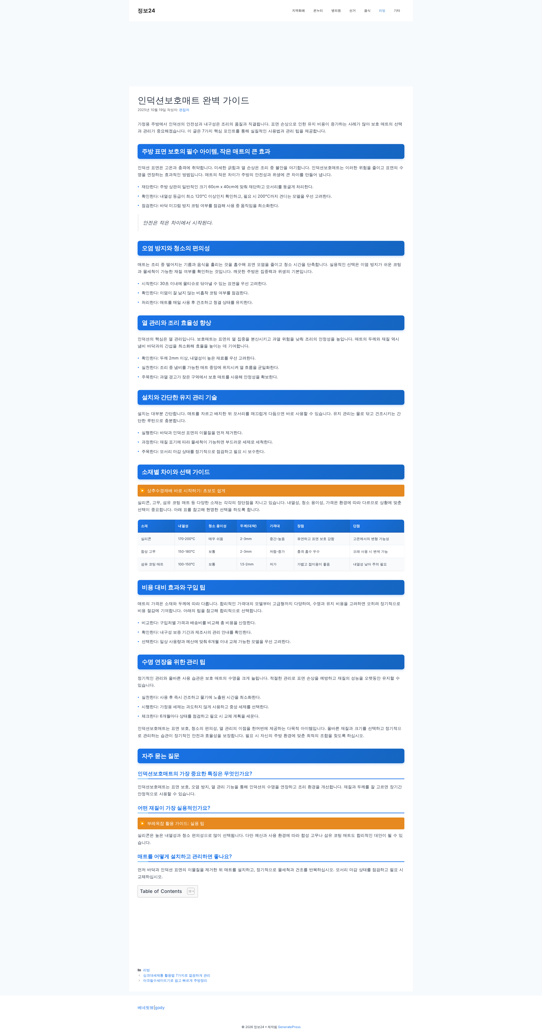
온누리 (318, 10)
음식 (367, 10)
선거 (352, 10)
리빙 (382, 10)
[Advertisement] (256, 55)
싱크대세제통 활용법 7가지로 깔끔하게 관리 (176, 975)
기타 (397, 10)
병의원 (336, 10)
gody (160, 1007)
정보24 (146, 10)
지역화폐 (298, 10)
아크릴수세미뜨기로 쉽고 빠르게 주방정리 (175, 980)
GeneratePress (289, 1027)
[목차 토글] (189, 891)
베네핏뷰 (146, 1007)
